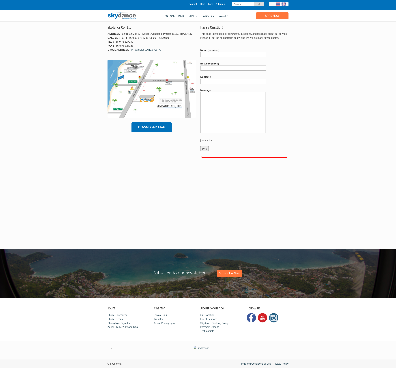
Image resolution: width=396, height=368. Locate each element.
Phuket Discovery (117, 315)
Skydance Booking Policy (214, 323)
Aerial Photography (164, 323)
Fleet (202, 4)
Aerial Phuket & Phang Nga (123, 327)
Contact (193, 4)
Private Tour (160, 315)
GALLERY (223, 15)
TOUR (181, 15)
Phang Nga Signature (119, 323)
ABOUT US (209, 15)
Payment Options (209, 327)
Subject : (205, 77)
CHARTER (194, 15)
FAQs (210, 4)
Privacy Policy (280, 363)
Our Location (207, 315)
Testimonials (207, 331)
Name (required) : (210, 50)
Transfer (158, 319)
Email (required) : (210, 63)
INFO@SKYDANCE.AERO (146, 49)
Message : (206, 90)
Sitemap (220, 4)
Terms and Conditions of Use (255, 363)
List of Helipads (208, 319)
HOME (171, 15)
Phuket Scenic (115, 319)
